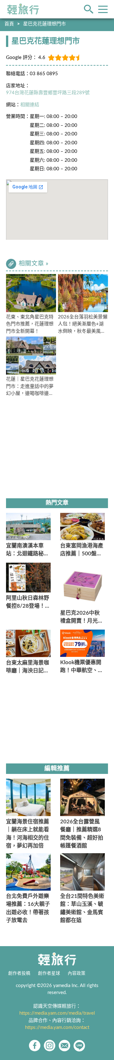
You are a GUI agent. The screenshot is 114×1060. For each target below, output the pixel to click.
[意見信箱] (64, 1045)
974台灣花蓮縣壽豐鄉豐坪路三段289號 (48, 92)
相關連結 (29, 104)
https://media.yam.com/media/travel (57, 1013)
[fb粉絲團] (35, 1045)
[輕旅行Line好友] (79, 1045)
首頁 (9, 24)
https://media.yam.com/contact (57, 1027)
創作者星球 (49, 973)
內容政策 (77, 973)
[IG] (49, 1045)
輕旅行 (23, 9)
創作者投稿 (19, 973)
